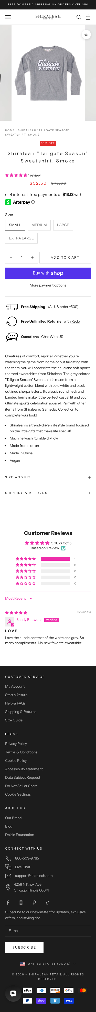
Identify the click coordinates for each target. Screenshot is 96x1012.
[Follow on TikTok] (47, 902)
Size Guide (14, 720)
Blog (8, 826)
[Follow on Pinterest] (34, 902)
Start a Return (16, 694)
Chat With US (52, 336)
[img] (16, 612)
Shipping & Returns (20, 711)
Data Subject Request (22, 777)
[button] (16, 175)
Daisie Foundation (19, 834)
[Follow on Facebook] (7, 902)
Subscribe (24, 947)
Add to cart (65, 257)
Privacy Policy (16, 743)
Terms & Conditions (21, 752)
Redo (75, 321)
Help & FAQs (15, 703)
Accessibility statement (24, 769)
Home (10, 130)
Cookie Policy (16, 760)
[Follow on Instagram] (21, 902)
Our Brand (13, 818)
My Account (15, 686)
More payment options (48, 285)
